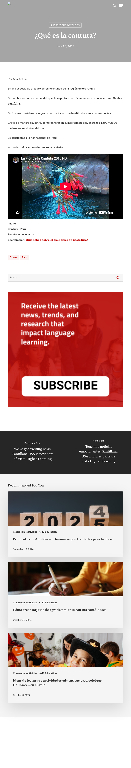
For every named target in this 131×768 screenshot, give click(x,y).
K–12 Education (48, 531)
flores (13, 257)
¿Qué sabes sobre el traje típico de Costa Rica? (57, 240)
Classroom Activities (65, 25)
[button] (121, 5)
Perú (24, 257)
